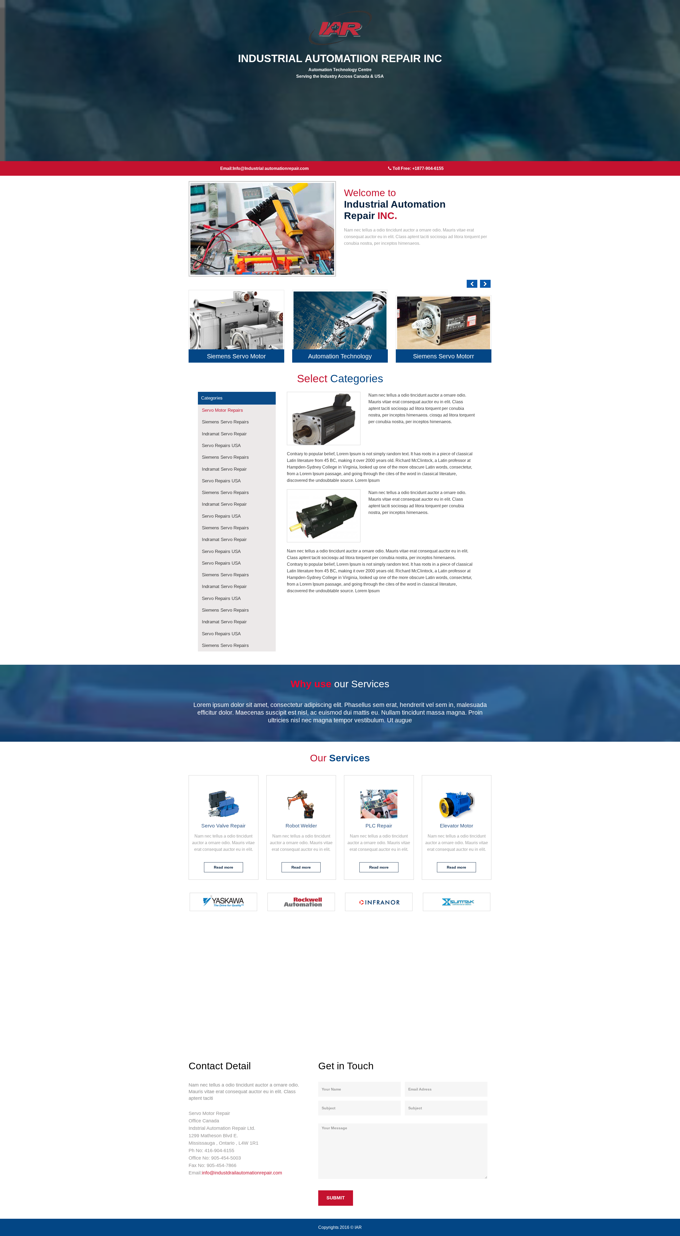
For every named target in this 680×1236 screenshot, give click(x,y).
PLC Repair (379, 826)
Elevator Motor (456, 826)
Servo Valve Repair (223, 826)
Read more (223, 867)
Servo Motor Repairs (222, 410)
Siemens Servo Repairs (225, 421)
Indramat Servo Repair (224, 433)
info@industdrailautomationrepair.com (242, 1172)
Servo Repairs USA (221, 445)
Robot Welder (301, 826)
